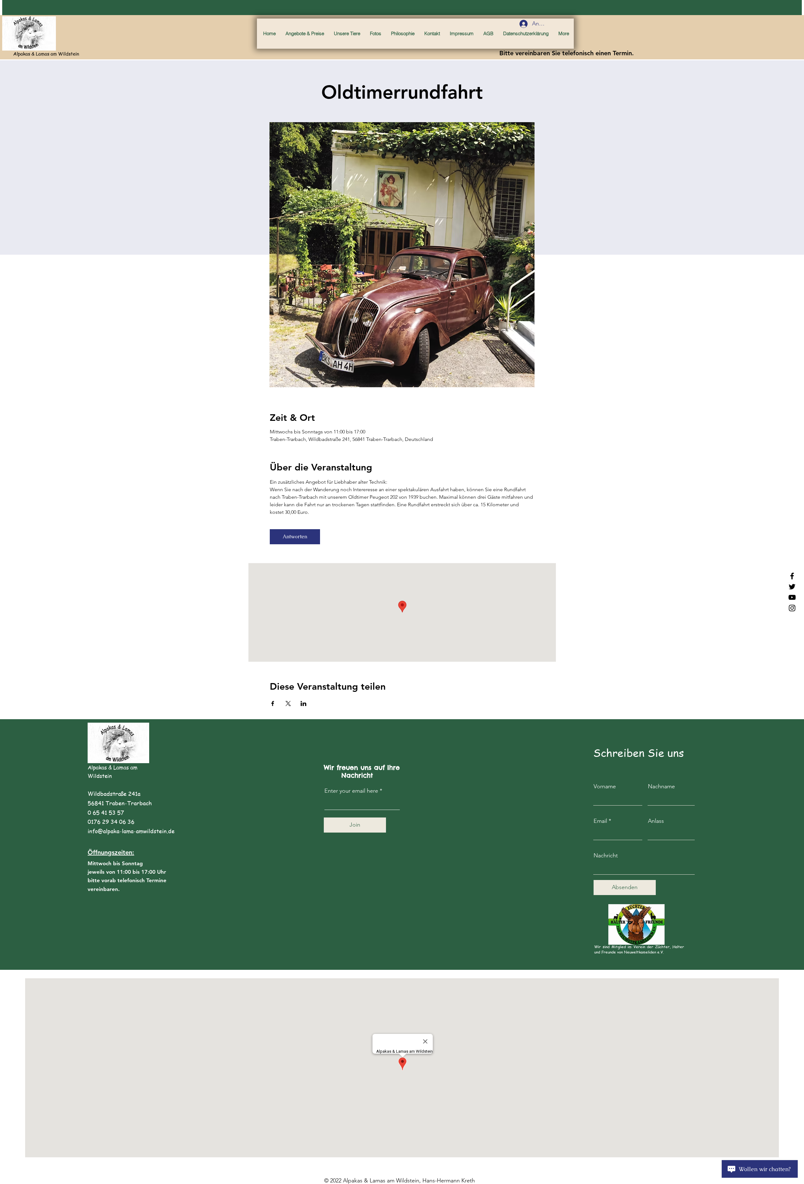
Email (600, 821)
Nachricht (606, 855)
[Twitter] (792, 586)
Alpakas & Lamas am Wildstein (46, 54)
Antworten (295, 536)
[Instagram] (792, 608)
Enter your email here (351, 791)
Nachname (661, 786)
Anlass (656, 821)
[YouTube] (792, 597)
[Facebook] (792, 576)
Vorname (605, 786)
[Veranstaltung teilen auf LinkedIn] (304, 703)
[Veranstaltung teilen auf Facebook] (273, 703)
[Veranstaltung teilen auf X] (288, 703)
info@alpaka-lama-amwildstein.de (131, 831)
